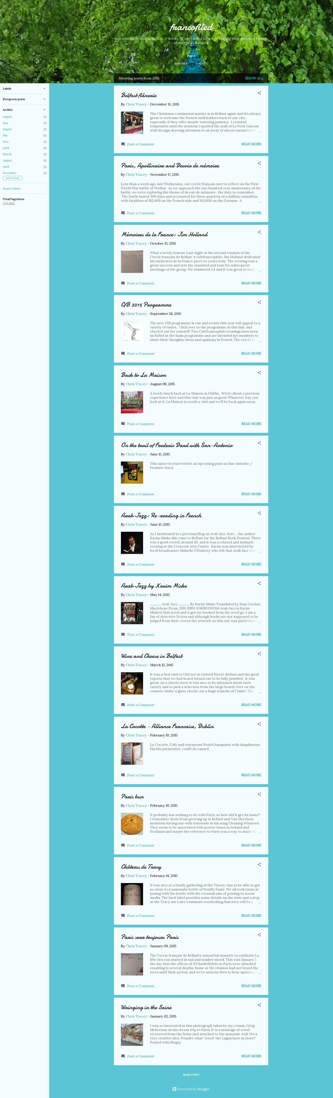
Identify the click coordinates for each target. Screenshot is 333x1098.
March (7, 154)
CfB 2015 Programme (146, 304)
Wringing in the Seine (146, 1007)
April (6, 148)
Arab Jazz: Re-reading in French (161, 515)
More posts (191, 1074)
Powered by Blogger (193, 1089)
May (5, 123)
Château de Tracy (141, 866)
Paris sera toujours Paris (150, 937)
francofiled (191, 26)
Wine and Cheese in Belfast (151, 656)
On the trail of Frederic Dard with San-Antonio (176, 445)
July (5, 135)
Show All (254, 78)
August (7, 116)
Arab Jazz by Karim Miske (154, 585)
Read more (251, 144)
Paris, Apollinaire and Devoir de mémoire (170, 165)
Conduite (202, 63)
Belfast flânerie (138, 95)
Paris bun (132, 796)
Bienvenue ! (182, 63)
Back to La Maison (143, 375)
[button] (259, 93)
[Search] (266, 9)
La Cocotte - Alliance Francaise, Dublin (167, 726)
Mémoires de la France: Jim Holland (164, 234)
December (10, 173)
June (6, 141)
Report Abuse (12, 188)
